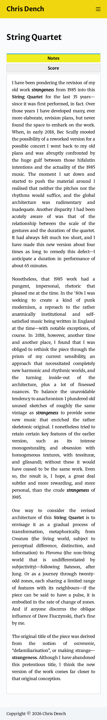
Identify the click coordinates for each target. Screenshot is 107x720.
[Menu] (98, 9)
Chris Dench (25, 9)
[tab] (53, 57)
